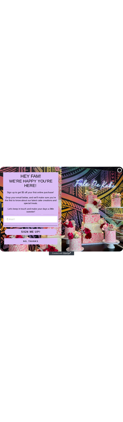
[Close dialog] (120, 170)
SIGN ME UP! (30, 231)
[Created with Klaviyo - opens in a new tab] (61, 253)
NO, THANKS (30, 241)
